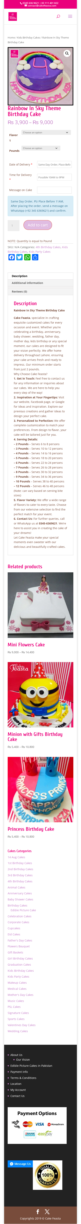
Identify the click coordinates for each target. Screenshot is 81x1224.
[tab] (40, 287)
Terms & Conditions (23, 1078)
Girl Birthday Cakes (20, 958)
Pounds (14, 151)
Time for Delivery (20, 177)
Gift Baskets (15, 952)
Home (11, 37)
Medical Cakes (17, 989)
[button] (67, 53)
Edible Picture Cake (23, 910)
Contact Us (17, 1096)
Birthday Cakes (17, 905)
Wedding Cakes (18, 1031)
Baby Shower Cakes (20, 899)
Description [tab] (19, 276)
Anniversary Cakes (20, 893)
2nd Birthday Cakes (20, 869)
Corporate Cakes (18, 922)
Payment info (19, 1072)
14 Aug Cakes (16, 857)
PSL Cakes (14, 1007)
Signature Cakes (18, 1013)
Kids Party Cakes (40, 251)
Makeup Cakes (17, 982)
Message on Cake (20, 190)
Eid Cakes (14, 934)
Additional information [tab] (27, 283)
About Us (16, 1055)
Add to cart (38, 225)
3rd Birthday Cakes (20, 875)
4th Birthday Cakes (48, 247)
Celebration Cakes (19, 916)
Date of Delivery (20, 164)
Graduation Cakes (19, 964)
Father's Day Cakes (20, 940)
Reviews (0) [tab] (19, 291)
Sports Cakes (16, 1019)
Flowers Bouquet (19, 946)
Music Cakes (16, 1001)
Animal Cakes (16, 887)
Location (15, 1084)
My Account (18, 1090)
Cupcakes (14, 928)
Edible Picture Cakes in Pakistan (31, 1066)
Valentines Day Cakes (22, 1025)
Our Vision (23, 1059)
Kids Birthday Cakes (28, 37)
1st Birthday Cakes (20, 863)
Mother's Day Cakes (20, 995)
